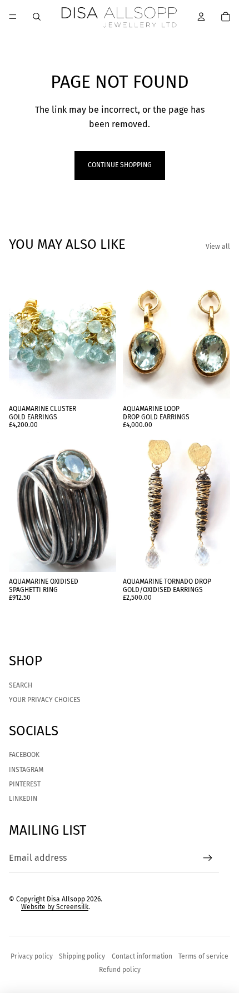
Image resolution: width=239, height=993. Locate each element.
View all (218, 246)
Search (20, 685)
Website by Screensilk (54, 907)
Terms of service (203, 956)
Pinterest (25, 784)
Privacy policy (32, 956)
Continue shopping (120, 165)
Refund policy (120, 970)
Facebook (24, 755)
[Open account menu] (201, 16)
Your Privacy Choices (45, 700)
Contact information (142, 956)
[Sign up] (208, 858)
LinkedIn (23, 799)
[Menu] (13, 16)
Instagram (26, 770)
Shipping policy (82, 956)
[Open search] (36, 16)
